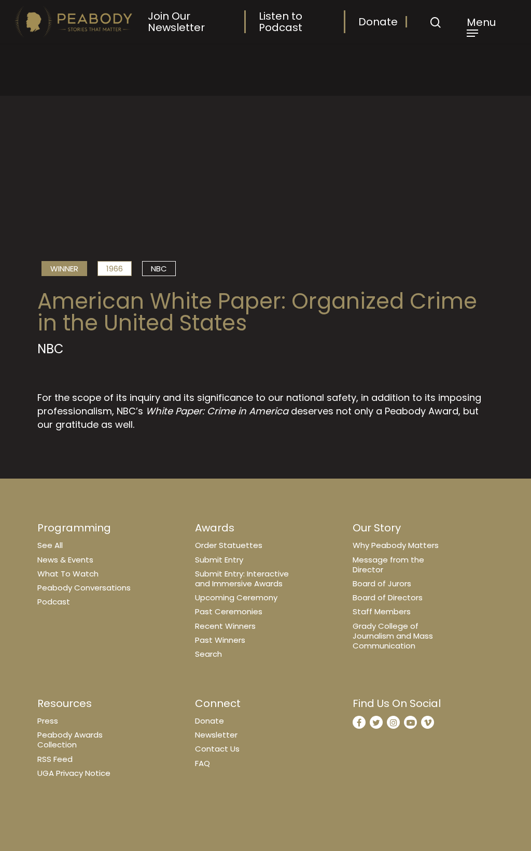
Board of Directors (388, 597)
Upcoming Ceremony (236, 597)
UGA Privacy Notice (73, 773)
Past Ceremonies (228, 611)
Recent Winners (225, 626)
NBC (159, 268)
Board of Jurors (382, 583)
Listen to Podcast (280, 21)
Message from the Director (388, 564)
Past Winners (220, 639)
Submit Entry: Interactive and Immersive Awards (242, 578)
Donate (378, 21)
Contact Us (217, 748)
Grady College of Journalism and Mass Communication (393, 636)
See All (50, 545)
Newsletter (216, 734)
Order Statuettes (228, 545)
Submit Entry (219, 559)
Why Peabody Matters (396, 545)
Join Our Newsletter (176, 21)
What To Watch (68, 573)
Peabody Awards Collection (70, 739)
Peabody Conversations (84, 587)
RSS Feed (55, 759)
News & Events (65, 559)
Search (208, 653)
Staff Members (382, 611)
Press (47, 720)
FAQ (202, 763)
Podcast (53, 601)
